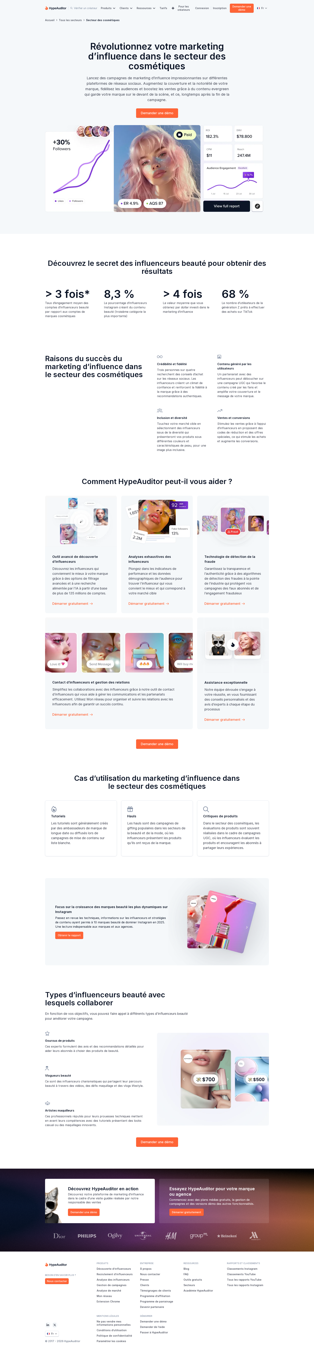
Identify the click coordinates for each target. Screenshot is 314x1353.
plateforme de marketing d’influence (118, 1194)
